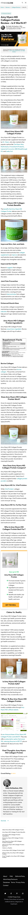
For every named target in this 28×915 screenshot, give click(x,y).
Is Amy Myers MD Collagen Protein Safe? (13, 850)
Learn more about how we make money (17, 51)
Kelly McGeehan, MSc (15, 26)
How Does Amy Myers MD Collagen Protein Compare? (12, 842)
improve (14, 255)
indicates (4, 311)
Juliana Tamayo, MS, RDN (19, 27)
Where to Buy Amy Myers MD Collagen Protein (13, 853)
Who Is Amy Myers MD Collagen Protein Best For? (13, 845)
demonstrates (11, 294)
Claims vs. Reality (7, 848)
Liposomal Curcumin (7, 149)
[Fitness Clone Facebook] (11, 893)
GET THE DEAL (10, 605)
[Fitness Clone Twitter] (5, 893)
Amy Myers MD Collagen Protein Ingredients (11, 835)
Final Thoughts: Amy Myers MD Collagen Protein (13, 856)
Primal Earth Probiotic (16, 147)
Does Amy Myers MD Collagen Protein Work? (12, 838)
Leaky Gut (9, 151)
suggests (10, 267)
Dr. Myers (6, 142)
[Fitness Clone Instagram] (23, 893)
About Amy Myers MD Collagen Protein (13, 829)
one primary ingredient (14, 329)
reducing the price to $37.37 (13, 741)
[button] (22, 3)
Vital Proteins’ (9, 489)
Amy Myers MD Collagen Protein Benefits (13, 832)
